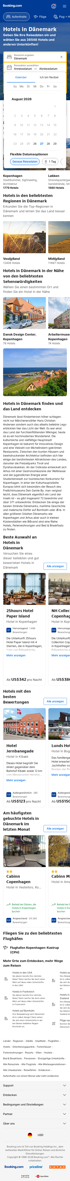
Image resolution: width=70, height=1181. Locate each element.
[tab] (21, 77)
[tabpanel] (35, 125)
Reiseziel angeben (24, 55)
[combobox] (35, 58)
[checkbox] (55, 106)
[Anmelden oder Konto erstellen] (53, 6)
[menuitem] (16, 16)
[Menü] (64, 6)
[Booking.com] (12, 5)
